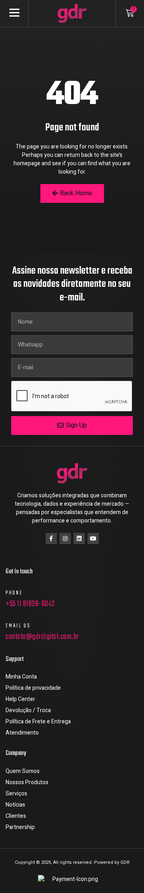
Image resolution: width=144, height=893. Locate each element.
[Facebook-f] (51, 538)
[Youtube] (93, 538)
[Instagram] (65, 538)
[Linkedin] (79, 538)
